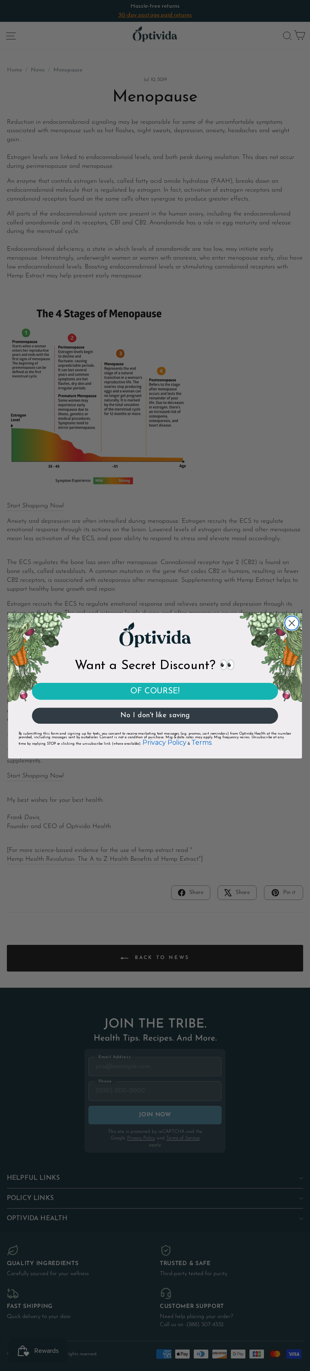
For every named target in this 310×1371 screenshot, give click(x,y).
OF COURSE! (155, 691)
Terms (201, 742)
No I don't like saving (154, 715)
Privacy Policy (164, 742)
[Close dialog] (292, 623)
